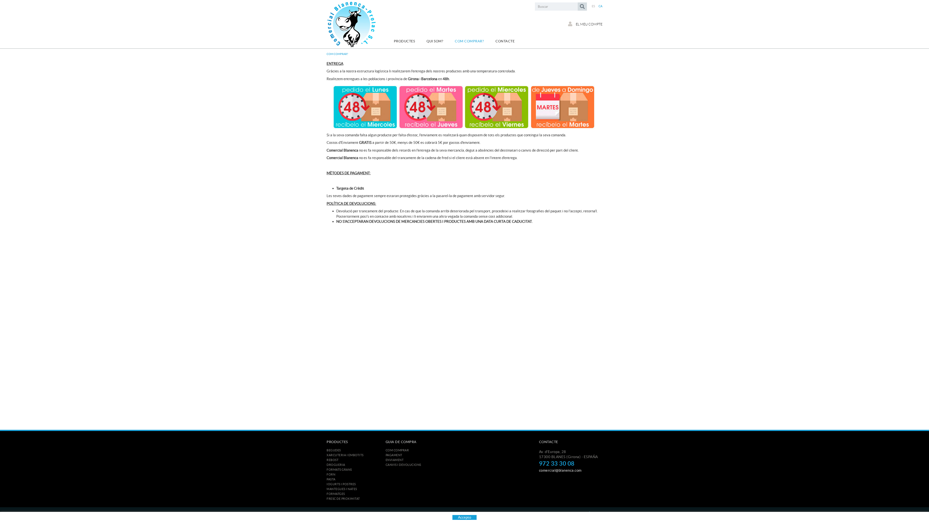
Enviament (395, 459)
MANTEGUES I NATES (342, 489)
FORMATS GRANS (339, 469)
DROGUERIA (336, 464)
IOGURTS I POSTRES (341, 484)
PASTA (331, 479)
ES (593, 6)
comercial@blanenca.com (560, 470)
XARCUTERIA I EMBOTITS (345, 455)
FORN (331, 474)
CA (601, 6)
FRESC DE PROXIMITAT (343, 498)
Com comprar (397, 450)
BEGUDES (334, 450)
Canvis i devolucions (403, 464)
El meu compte (588, 24)
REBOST (332, 459)
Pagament (394, 455)
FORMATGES (336, 493)
